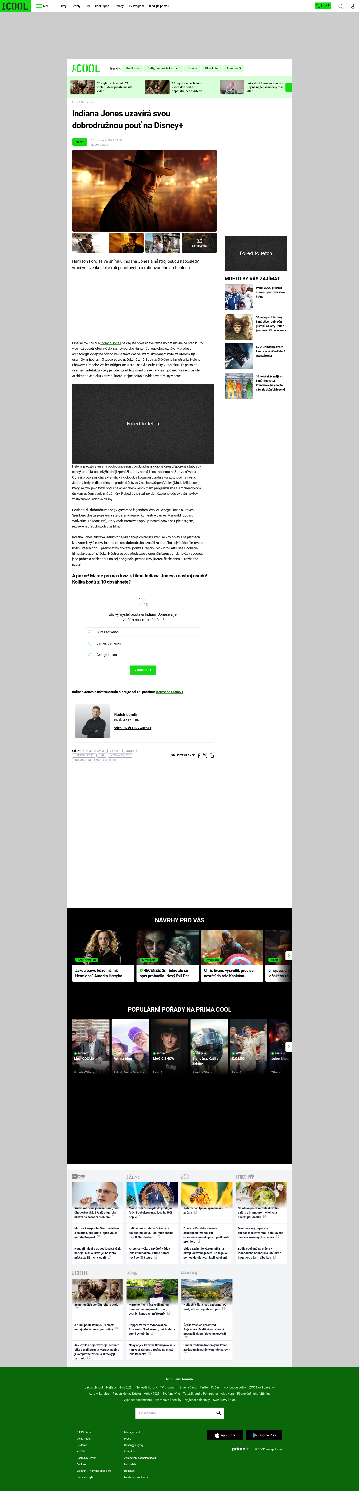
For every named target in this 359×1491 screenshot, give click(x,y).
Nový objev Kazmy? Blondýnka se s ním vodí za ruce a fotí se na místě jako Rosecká (152, 1349)
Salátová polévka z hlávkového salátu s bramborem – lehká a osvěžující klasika (258, 1212)
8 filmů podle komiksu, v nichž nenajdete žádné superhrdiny (94, 1327)
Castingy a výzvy (133, 1445)
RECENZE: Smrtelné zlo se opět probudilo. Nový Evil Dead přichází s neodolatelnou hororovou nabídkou (166, 973)
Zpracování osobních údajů (140, 1457)
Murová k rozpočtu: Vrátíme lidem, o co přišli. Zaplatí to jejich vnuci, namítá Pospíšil (96, 1233)
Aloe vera (227, 1394)
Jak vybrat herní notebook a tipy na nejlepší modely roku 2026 (265, 87)
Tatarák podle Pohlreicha (200, 1394)
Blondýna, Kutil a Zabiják (205, 1060)
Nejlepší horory (146, 1387)
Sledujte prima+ (159, 6)
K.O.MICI (238, 1058)
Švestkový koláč (224, 1400)
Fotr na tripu (122, 1058)
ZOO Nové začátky (262, 1387)
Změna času (188, 1387)
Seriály (76, 6)
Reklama (82, 1445)
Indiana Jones (110, 343)
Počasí (215, 1387)
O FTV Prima (84, 1432)
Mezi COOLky (84, 1058)
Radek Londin (100, 144)
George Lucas (107, 655)
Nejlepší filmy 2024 (119, 1387)
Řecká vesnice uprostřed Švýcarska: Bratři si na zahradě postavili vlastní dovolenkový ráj (204, 1329)
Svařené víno (171, 1394)
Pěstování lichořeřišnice (253, 1394)
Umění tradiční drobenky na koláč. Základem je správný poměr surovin (206, 1347)
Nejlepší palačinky (197, 1400)
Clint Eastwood (108, 632)
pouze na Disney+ (169, 692)
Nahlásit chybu (85, 1477)
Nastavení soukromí (136, 1477)
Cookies (81, 1464)
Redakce (129, 1470)
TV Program (136, 6)
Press (127, 1438)
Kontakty (129, 1451)
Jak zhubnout (94, 1387)
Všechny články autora (132, 728)
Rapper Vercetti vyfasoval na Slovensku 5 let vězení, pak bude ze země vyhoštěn (152, 1329)
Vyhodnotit (143, 670)
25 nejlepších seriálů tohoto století (97, 1304)
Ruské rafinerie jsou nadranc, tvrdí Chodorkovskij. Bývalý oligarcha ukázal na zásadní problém (96, 1212)
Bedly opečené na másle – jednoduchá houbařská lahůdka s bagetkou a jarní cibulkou (259, 1253)
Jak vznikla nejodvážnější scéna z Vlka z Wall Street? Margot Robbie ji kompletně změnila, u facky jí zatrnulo (96, 1351)
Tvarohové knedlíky (168, 1400)
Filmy (63, 6)
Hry (88, 6)
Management (132, 1432)
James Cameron (109, 643)
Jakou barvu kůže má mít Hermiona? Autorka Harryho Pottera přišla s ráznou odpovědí (98, 973)
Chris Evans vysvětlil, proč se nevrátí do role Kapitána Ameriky (228, 973)
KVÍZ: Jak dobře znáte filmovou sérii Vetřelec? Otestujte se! (271, 351)
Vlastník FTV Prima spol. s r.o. (94, 1470)
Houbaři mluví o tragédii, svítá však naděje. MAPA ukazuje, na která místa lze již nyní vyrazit (97, 1253)
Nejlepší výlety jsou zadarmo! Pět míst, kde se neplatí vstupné (205, 1307)
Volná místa (84, 1438)
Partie (204, 1387)
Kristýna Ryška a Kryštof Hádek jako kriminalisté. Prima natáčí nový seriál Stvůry (149, 1253)
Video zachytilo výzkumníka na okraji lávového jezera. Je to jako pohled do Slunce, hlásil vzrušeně (205, 1253)
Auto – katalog (99, 1394)
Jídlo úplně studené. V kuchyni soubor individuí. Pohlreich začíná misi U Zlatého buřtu (151, 1233)
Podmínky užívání (87, 1457)
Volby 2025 (151, 1394)
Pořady (119, 6)
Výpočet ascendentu (137, 1400)
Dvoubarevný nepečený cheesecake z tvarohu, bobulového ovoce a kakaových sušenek (260, 1233)
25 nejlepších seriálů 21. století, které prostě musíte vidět (115, 87)
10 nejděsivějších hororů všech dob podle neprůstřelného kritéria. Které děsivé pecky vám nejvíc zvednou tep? (188, 91)
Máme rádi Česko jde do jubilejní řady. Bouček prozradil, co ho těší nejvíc (150, 1212)
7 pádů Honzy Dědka (127, 1394)
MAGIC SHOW (163, 1058)
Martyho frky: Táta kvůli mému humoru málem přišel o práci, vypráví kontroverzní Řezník (149, 1309)
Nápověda (130, 1464)
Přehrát (83, 1053)
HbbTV (81, 1451)
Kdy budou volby (235, 1387)
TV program (168, 1387)
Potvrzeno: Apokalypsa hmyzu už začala (205, 1210)
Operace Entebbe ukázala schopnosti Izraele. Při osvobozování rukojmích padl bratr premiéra (206, 1235)
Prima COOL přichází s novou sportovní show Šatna (270, 292)
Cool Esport (102, 6)
